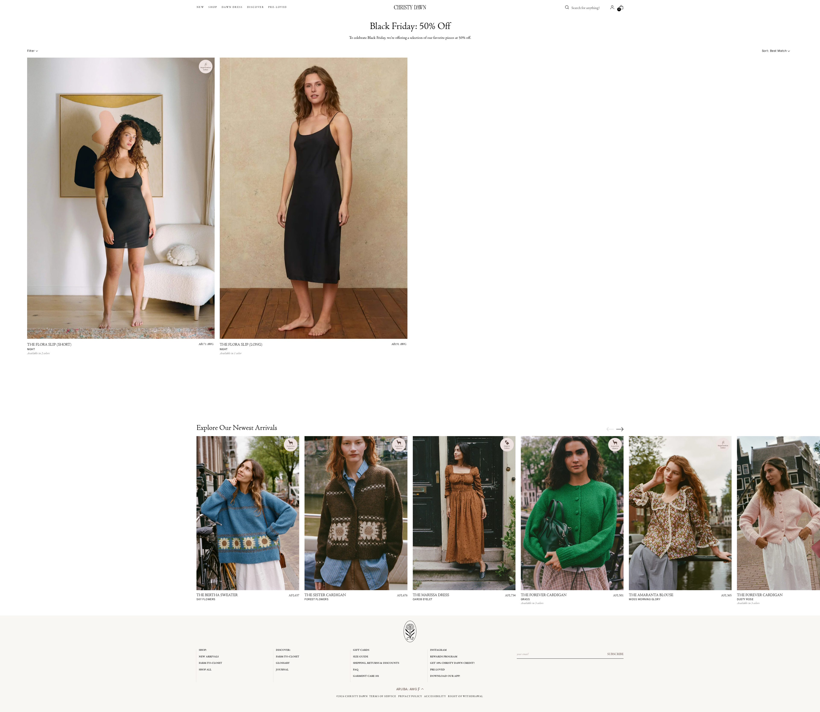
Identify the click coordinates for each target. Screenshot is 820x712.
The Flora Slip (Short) (49, 347)
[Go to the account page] (612, 7)
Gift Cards (361, 650)
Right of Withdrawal (465, 696)
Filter (31, 51)
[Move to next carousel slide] (620, 429)
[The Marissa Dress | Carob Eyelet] (464, 513)
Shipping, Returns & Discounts (376, 663)
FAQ (355, 669)
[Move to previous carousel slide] (610, 429)
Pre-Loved (437, 669)
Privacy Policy (410, 696)
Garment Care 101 (366, 676)
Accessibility (435, 696)
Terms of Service (382, 696)
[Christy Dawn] (410, 7)
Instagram (438, 650)
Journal (282, 669)
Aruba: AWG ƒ (408, 689)
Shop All (205, 669)
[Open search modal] (566, 7)
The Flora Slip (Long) (241, 347)
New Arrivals (209, 656)
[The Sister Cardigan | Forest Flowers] (356, 513)
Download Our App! (445, 676)
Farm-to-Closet (210, 663)
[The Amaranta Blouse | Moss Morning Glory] (680, 513)
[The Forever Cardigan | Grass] (572, 513)
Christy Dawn (356, 696)
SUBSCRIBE (615, 654)
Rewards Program (443, 656)
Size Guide (360, 656)
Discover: (283, 650)
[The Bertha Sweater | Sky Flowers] (247, 513)
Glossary (283, 663)
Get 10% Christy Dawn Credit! (452, 663)
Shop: (203, 650)
